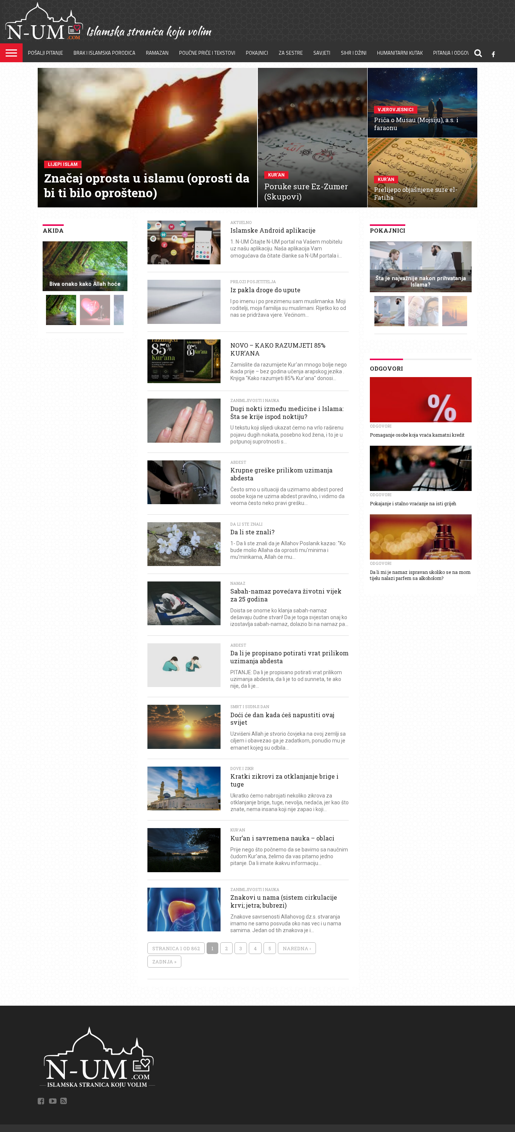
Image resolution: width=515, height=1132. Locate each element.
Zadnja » (164, 962)
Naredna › (297, 948)
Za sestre (291, 53)
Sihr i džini (353, 53)
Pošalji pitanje (45, 53)
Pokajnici (257, 53)
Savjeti (321, 53)
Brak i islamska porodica (104, 53)
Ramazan (157, 53)
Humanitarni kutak (400, 53)
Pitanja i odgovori (455, 53)
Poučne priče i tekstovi (207, 53)
